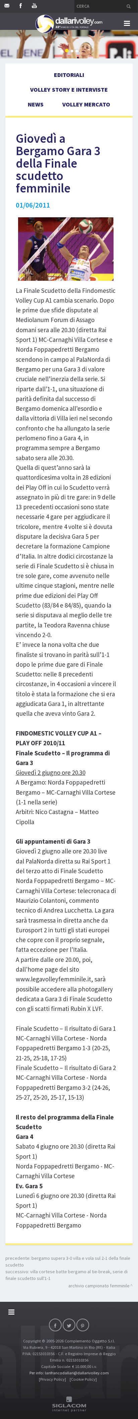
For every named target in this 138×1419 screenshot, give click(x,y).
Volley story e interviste (69, 89)
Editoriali (69, 75)
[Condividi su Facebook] (55, 1325)
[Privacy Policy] (52, 1379)
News (36, 104)
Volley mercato (86, 104)
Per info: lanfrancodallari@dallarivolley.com (69, 1372)
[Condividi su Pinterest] (82, 1325)
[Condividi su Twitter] (69, 1325)
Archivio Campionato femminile (99, 1286)
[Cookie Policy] (83, 1379)
